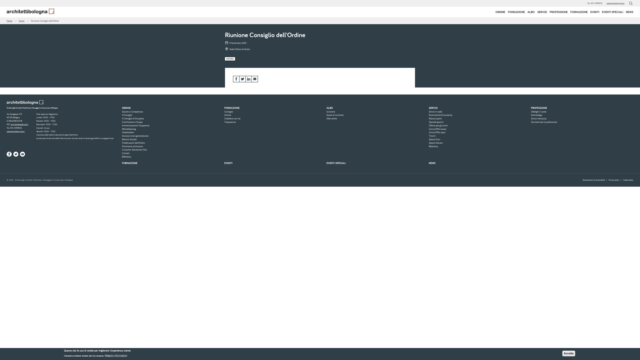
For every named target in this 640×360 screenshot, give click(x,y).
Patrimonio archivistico (132, 146)
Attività (227, 115)
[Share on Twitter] (242, 79)
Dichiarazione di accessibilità (594, 180)
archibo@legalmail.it (19, 124)
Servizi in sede (435, 111)
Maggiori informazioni (116, 355)
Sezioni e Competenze (132, 111)
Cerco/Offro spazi (437, 132)
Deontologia (536, 115)
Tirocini (432, 135)
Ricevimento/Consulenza (440, 115)
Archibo (230, 59)
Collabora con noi (232, 118)
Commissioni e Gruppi (132, 122)
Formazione (579, 12)
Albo (531, 12)
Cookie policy (628, 180)
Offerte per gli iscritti (438, 125)
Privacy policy (613, 180)
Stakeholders (128, 132)
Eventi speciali (612, 12)
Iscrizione (330, 111)
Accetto (569, 353)
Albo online (331, 118)
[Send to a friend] (255, 79)
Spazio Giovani (436, 143)
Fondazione (516, 12)
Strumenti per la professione (544, 122)
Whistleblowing (129, 129)
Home (9, 20)
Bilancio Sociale (129, 139)
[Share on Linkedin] (249, 79)
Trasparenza (230, 122)
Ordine (500, 12)
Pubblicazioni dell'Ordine (133, 143)
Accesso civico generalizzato (135, 135)
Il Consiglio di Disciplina (133, 118)
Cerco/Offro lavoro (437, 129)
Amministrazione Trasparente (136, 125)
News (629, 12)
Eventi (594, 12)
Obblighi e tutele (538, 111)
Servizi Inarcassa (538, 118)
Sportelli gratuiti (436, 122)
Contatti (126, 153)
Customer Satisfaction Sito (134, 149)
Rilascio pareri (435, 118)
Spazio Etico (434, 139)
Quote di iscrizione (335, 115)
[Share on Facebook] (236, 79)
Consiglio (228, 111)
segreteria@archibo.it (615, 3)
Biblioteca (126, 156)
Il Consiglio (127, 115)
